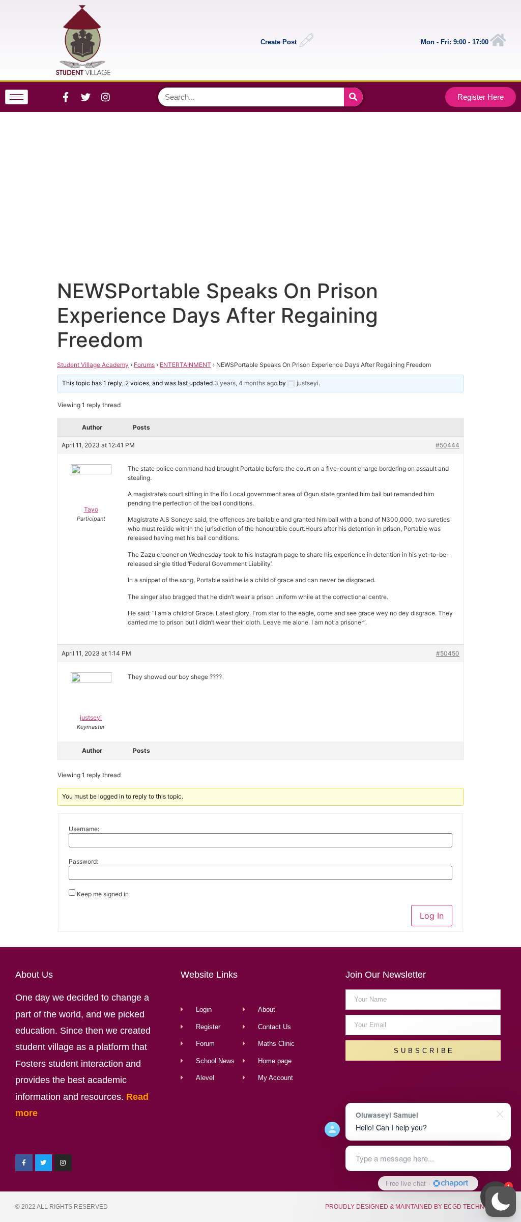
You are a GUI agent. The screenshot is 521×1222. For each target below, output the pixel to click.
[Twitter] (85, 96)
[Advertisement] (258, 193)
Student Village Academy (93, 364)
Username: (84, 829)
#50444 (447, 445)
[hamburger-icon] (16, 97)
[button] (500, 1201)
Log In (432, 916)
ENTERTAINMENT (185, 364)
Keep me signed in (103, 894)
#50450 (447, 653)
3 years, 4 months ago (245, 383)
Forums (144, 364)
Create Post (278, 42)
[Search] (353, 97)
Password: (83, 862)
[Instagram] (105, 96)
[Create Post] (306, 40)
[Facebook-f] (65, 96)
